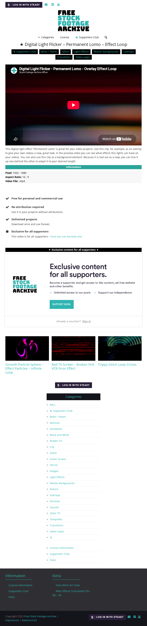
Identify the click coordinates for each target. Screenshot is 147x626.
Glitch (65, 51)
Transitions (64, 57)
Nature (54, 489)
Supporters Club (89, 37)
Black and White (59, 435)
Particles (55, 501)
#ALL (53, 404)
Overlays (129, 51)
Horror (54, 465)
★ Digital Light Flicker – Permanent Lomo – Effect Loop (73, 44)
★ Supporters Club (24, 51)
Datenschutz (29, 620)
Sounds (54, 507)
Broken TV (56, 441)
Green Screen (58, 459)
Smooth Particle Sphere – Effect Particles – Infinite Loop (24, 368)
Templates (56, 519)
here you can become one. (66, 236)
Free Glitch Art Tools (68, 585)
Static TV (55, 513)
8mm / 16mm (49, 51)
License (64, 37)
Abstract (55, 422)
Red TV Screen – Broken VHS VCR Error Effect (73, 366)
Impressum (12, 620)
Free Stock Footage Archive (40, 616)
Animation (56, 429)
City (52, 447)
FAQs (53, 560)
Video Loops (83, 57)
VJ (51, 537)
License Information (62, 548)
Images (54, 471)
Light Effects (81, 51)
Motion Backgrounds (106, 51)
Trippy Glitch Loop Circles (117, 364)
